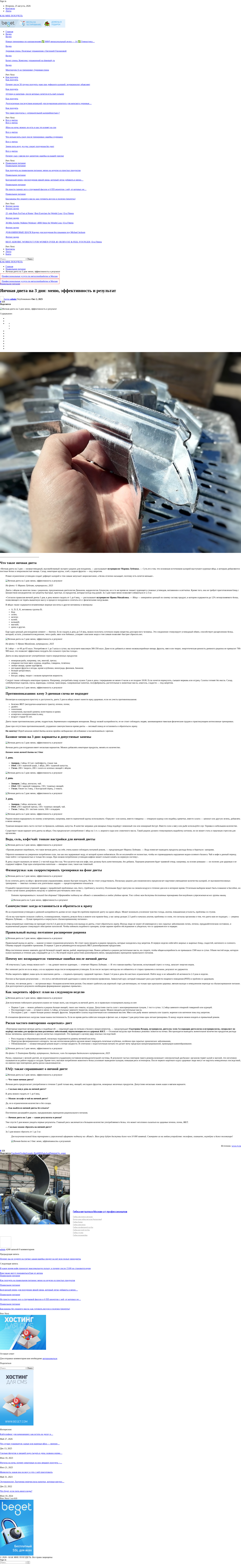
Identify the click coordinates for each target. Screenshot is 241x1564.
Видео (9, 34)
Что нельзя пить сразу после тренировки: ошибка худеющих (34, 137)
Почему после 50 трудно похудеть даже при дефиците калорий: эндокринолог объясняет (48, 84)
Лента (8, 11)
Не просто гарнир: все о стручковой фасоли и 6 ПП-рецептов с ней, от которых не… (46, 189)
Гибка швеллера (79, 1224)
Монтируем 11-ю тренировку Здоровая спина (27, 70)
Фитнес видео (12, 206)
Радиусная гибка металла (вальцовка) (87, 1219)
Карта (8, 254)
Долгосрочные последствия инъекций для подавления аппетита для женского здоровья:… (49, 103)
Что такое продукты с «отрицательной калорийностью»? (33, 113)
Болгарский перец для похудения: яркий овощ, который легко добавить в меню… (44, 180)
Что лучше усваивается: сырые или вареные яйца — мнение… (30, 1444)
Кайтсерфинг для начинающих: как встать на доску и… (26, 1434)
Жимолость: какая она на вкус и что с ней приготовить (26, 1472)
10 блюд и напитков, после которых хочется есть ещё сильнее (35, 94)
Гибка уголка (78, 1232)
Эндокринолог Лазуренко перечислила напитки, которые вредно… (32, 1481)
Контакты (10, 8)
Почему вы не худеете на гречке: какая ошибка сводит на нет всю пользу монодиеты (40, 1259)
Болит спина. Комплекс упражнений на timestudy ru (30, 60)
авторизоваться (50, 1358)
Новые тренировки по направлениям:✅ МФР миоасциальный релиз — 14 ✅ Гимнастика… (50, 41)
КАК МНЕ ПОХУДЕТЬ (11, 16)
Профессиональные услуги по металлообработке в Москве (30, 276)
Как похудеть (12, 77)
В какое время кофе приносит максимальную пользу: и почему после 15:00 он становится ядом (45, 1268)
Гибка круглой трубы (81, 1230)
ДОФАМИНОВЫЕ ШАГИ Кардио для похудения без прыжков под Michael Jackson (45, 232)
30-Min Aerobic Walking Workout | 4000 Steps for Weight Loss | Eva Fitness (39, 223)
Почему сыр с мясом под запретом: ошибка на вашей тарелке (35, 156)
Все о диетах (12, 120)
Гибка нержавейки (80, 1235)
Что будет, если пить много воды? (16, 1491)
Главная (9, 31)
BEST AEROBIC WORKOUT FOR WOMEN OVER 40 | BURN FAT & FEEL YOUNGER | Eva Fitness (54, 242)
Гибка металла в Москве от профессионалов (100, 1211)
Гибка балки (78, 1222)
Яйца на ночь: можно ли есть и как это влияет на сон (31, 127)
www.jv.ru (236, 1146)
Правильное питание (16, 163)
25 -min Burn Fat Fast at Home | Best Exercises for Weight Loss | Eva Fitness (40, 213)
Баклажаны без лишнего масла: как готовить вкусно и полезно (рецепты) (40, 199)
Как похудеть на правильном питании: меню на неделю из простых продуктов (43, 170)
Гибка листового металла (83, 1216)
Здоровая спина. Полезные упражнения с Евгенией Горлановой (36, 51)
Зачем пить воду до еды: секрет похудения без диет (30, 146)
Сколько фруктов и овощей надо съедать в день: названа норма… (31, 1453)
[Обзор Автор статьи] (5, 1247)
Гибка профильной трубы (83, 1227)
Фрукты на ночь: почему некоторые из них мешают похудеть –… (31, 1462)
